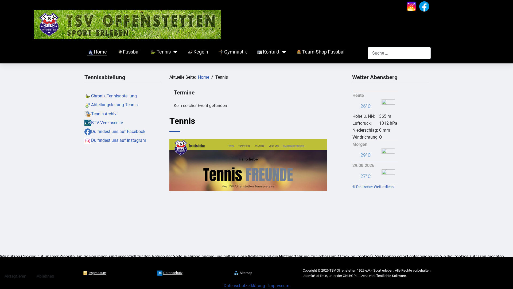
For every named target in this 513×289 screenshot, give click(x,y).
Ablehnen (45, 276)
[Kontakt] (282, 52)
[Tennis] (174, 52)
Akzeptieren (15, 276)
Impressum (278, 285)
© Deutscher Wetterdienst (373, 187)
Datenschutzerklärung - (246, 285)
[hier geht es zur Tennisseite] (248, 164)
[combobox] (399, 53)
